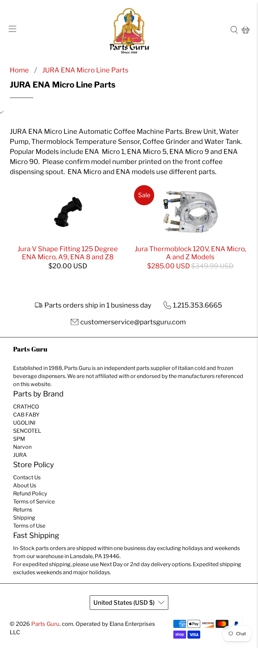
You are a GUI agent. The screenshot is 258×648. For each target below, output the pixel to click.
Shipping (24, 518)
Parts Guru (45, 623)
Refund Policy (30, 493)
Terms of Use (29, 526)
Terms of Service (34, 501)
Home (19, 70)
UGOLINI (24, 423)
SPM (19, 439)
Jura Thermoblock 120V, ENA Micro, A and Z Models (190, 253)
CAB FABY (26, 415)
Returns (22, 509)
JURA (20, 455)
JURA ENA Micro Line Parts (85, 70)
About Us (24, 485)
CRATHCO (26, 406)
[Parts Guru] (129, 30)
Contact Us (27, 477)
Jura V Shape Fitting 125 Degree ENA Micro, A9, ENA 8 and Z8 (67, 253)
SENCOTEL (27, 431)
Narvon (22, 447)
